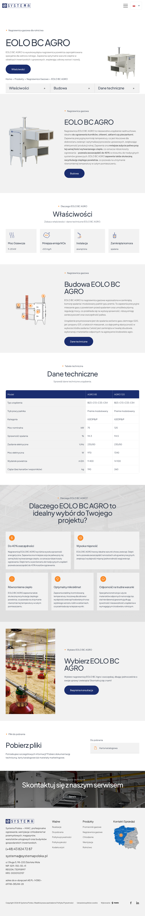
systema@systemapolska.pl (27, 856)
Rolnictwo (87, 847)
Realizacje (56, 827)
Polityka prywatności (61, 837)
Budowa (74, 173)
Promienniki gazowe (92, 827)
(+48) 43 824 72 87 (19, 849)
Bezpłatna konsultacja (81, 690)
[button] (37, 311)
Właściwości (18, 69)
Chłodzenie (88, 837)
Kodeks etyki (58, 847)
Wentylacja (88, 842)
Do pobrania (57, 832)
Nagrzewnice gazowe (93, 832)
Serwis (72, 796)
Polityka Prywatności (64, 903)
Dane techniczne (79, 341)
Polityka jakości (59, 842)
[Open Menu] (126, 6)
